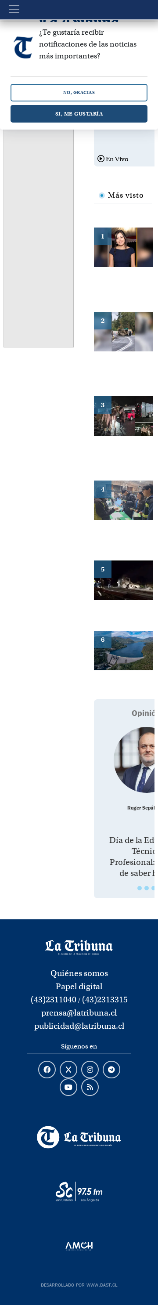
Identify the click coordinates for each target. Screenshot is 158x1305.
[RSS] (90, 1088)
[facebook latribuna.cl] (47, 1070)
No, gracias (79, 92)
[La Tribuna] (79, 1137)
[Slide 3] (153, 888)
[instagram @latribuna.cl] (90, 1070)
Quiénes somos (79, 973)
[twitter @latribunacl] (68, 1070)
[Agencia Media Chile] (79, 1246)
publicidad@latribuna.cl (79, 1026)
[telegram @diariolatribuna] (111, 1070)
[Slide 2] (146, 888)
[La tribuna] (78, 947)
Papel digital (79, 986)
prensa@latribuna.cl (79, 1013)
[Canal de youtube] (68, 1088)
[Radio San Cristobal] (79, 1192)
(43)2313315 (105, 999)
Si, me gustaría (79, 113)
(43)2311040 (53, 999)
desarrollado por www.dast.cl (79, 1284)
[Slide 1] (139, 888)
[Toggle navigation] (14, 9)
